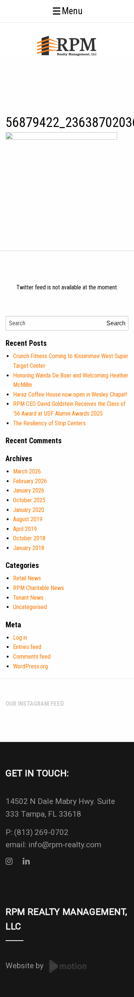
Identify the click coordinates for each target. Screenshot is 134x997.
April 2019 (25, 528)
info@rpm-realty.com (64, 844)
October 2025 (29, 500)
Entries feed (27, 646)
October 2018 (29, 538)
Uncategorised (30, 607)
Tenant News (28, 597)
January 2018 (28, 548)
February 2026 (30, 481)
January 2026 (28, 490)
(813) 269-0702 (41, 832)
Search (115, 323)
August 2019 (27, 519)
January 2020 (28, 509)
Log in (20, 637)
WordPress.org (30, 666)
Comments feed (32, 656)
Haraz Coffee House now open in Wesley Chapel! (70, 394)
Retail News (27, 578)
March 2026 (27, 471)
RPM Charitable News (38, 587)
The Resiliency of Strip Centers (49, 423)
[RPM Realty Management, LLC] (67, 45)
